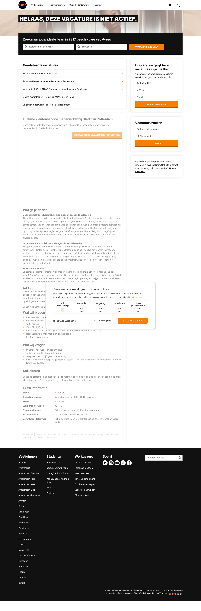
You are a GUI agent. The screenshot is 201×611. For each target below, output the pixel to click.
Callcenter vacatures (46, 434)
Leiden (21, 544)
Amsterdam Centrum (29, 473)
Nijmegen (23, 561)
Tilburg (22, 571)
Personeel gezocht (84, 467)
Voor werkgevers (57, 5)
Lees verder (136, 296)
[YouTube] (118, 462)
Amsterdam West (27, 484)
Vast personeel (82, 473)
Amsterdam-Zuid (26, 489)
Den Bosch (23, 511)
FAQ (48, 487)
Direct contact (82, 495)
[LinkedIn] (106, 462)
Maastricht (23, 550)
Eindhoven (23, 522)
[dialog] (100, 305)
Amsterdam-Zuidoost (29, 495)
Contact (98, 5)
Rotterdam (28, 434)
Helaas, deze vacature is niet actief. (97, 135)
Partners (50, 493)
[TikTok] (124, 462)
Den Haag (23, 517)
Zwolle (21, 582)
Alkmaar (22, 462)
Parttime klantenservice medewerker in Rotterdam (48, 81)
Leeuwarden (24, 539)
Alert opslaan (156, 104)
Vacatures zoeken (146, 46)
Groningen (23, 528)
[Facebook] (130, 462)
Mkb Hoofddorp (26, 555)
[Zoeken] (178, 5)
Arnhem (22, 500)
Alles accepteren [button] (132, 320)
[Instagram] (112, 462)
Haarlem (22, 533)
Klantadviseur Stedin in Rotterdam (40, 73)
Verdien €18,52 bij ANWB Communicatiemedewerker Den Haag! (55, 89)
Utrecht (22, 577)
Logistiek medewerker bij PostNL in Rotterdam (46, 104)
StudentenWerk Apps (57, 467)
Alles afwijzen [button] (102, 320)
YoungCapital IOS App (57, 473)
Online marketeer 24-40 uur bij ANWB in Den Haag (48, 97)
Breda (21, 506)
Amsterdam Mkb (26, 478)
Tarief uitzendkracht (85, 478)
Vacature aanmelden (85, 489)
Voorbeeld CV (53, 462)
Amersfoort (24, 467)
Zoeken (156, 143)
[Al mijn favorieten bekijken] (170, 5)
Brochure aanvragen (85, 484)
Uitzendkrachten (83, 462)
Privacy (121, 593)
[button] (65, 321)
